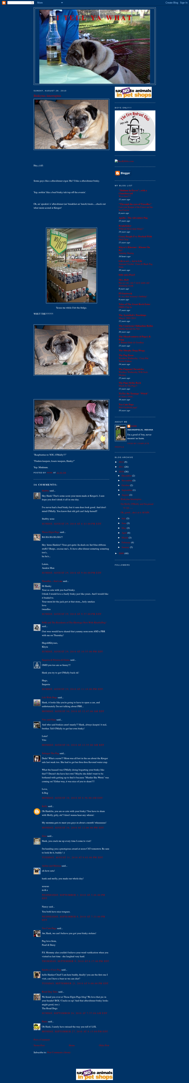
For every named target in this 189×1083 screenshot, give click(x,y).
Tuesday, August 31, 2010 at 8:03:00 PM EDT (72, 857)
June (124, 523)
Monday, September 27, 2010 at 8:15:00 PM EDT (75, 1031)
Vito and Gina (49, 719)
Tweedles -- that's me (52, 581)
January (126, 547)
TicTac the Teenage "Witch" (133, 393)
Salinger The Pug (50, 753)
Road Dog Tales (50, 991)
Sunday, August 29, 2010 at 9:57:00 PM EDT (72, 614)
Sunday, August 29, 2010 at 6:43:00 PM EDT (72, 523)
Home (72, 1045)
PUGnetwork (125, 293)
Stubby (45, 490)
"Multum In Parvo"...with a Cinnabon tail (133, 191)
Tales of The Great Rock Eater (134, 304)
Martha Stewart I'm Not (129, 328)
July (124, 518)
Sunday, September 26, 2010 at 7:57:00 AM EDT (74, 1013)
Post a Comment (42, 1039)
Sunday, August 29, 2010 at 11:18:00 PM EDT (72, 689)
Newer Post (39, 1045)
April (124, 532)
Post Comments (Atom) (58, 1052)
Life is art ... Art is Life (130, 261)
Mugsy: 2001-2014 (127, 317)
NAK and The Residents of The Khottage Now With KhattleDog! (74, 622)
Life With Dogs (49, 697)
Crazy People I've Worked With (135, 236)
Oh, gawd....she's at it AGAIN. (135, 512)
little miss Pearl (127, 274)
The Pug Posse (126, 355)
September (127, 490)
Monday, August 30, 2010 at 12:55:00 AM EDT (73, 745)
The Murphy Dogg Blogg (132, 350)
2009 (121, 553)
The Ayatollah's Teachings (132, 315)
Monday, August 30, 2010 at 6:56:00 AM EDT (72, 797)
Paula (44, 1021)
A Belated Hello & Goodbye (131, 342)
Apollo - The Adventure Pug (133, 217)
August (125, 494)
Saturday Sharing (126, 253)
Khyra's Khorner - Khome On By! (134, 248)
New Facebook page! (128, 407)
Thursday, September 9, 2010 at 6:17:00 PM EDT (75, 961)
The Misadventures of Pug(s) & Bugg (135, 338)
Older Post (104, 1045)
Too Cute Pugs (49, 928)
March (125, 537)
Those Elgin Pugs (50, 532)
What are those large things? (131, 228)
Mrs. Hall (124, 279)
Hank (134, 426)
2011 (121, 466)
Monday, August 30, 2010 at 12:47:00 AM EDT (73, 711)
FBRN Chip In (125, 307)
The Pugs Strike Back (130, 382)
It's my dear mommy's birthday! (133, 296)
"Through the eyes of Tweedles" (135, 204)
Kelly (44, 806)
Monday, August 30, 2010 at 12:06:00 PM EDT (73, 827)
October (126, 485)
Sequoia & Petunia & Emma (56, 659)
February (126, 542)
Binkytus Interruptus (131, 499)
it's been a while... (126, 396)
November (127, 480)
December (127, 475)
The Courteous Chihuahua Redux (136, 325)
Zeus (44, 836)
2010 (121, 471)
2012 (121, 462)
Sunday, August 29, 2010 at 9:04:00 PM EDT (72, 572)
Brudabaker (125, 225)
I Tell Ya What (94, 17)
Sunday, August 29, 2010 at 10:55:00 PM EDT (72, 651)
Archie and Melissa (51, 865)
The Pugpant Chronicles (131, 369)
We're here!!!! (125, 196)
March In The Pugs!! (128, 385)
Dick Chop (123, 239)
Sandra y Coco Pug (51, 969)
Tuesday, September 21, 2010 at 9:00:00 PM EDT (75, 983)
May (124, 528)
